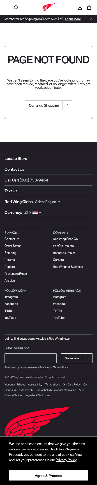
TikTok (9, 311)
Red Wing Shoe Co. (66, 239)
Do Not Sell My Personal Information (56, 390)
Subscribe (72, 358)
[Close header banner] (90, 19)
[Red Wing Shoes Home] (48, 7)
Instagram (11, 297)
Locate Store (16, 158)
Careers (58, 260)
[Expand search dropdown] (17, 7)
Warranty (10, 384)
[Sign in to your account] (80, 7)
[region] (48, 460)
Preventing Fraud (16, 274)
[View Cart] (89, 7)
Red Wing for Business (68, 267)
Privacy (43, 367)
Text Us (11, 190)
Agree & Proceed (48, 475)
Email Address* (17, 348)
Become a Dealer (64, 253)
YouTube (10, 318)
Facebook (11, 304)
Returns (10, 260)
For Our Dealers (63, 246)
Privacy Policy (66, 460)
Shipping (10, 253)
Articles (10, 281)
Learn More (73, 19)
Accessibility (35, 384)
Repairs (10, 267)
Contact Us (14, 169)
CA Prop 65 (26, 390)
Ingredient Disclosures (38, 395)
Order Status (13, 246)
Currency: (13, 212)
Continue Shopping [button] (44, 105)
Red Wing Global (19, 201)
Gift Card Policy (72, 384)
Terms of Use (60, 367)
